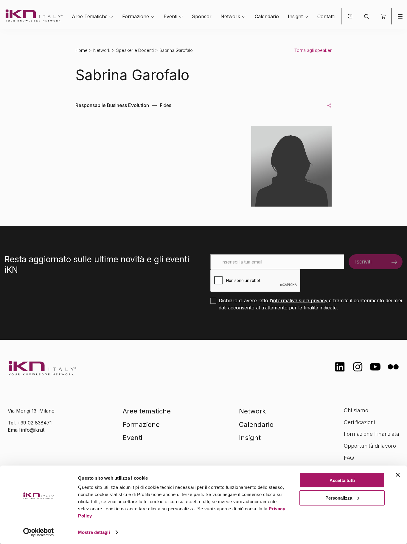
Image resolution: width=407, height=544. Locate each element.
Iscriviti (363, 262)
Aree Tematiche (90, 16)
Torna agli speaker (313, 50)
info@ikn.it (32, 430)
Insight (295, 16)
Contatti (326, 16)
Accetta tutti (342, 480)
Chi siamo (356, 410)
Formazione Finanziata (371, 434)
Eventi (170, 16)
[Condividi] (329, 105)
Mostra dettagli (94, 532)
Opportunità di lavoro (370, 446)
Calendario (267, 16)
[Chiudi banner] (398, 475)
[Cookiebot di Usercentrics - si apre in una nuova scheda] (39, 532)
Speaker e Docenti (135, 50)
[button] (383, 16)
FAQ (349, 458)
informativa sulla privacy (299, 300)
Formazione (135, 16)
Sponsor (202, 16)
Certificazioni (359, 422)
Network (230, 16)
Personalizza (338, 497)
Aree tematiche (147, 411)
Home (81, 50)
